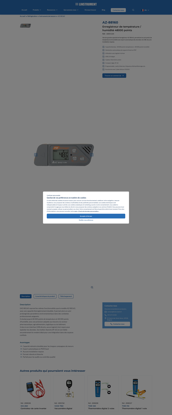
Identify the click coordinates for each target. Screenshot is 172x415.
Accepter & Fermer (86, 216)
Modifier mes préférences (86, 220)
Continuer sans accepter (53, 195)
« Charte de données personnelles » (88, 211)
